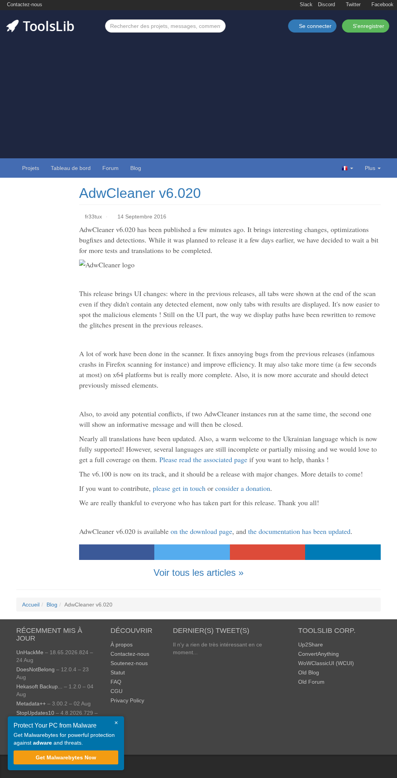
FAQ (115, 682)
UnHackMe (29, 652)
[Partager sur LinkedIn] (343, 552)
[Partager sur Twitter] (192, 552)
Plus (370, 168)
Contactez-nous (23, 4)
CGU (116, 691)
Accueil (31, 604)
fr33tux (93, 216)
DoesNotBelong (35, 669)
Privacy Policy (127, 700)
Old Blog (308, 672)
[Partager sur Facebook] (117, 552)
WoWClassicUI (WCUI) (326, 663)
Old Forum (311, 682)
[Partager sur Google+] (268, 552)
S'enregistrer (367, 26)
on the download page (201, 531)
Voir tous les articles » (198, 572)
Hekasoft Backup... (39, 686)
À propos (121, 644)
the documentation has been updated (299, 531)
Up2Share (310, 644)
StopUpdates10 (35, 713)
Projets (30, 168)
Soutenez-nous (129, 663)
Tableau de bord (71, 168)
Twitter (352, 4)
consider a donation (242, 488)
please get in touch (179, 488)
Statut (117, 672)
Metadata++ (31, 703)
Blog (135, 168)
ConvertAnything (318, 654)
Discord (326, 4)
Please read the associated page (203, 459)
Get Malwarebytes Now (66, 757)
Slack (305, 4)
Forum (110, 168)
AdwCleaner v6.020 (140, 193)
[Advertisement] (198, 90)
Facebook (382, 4)
